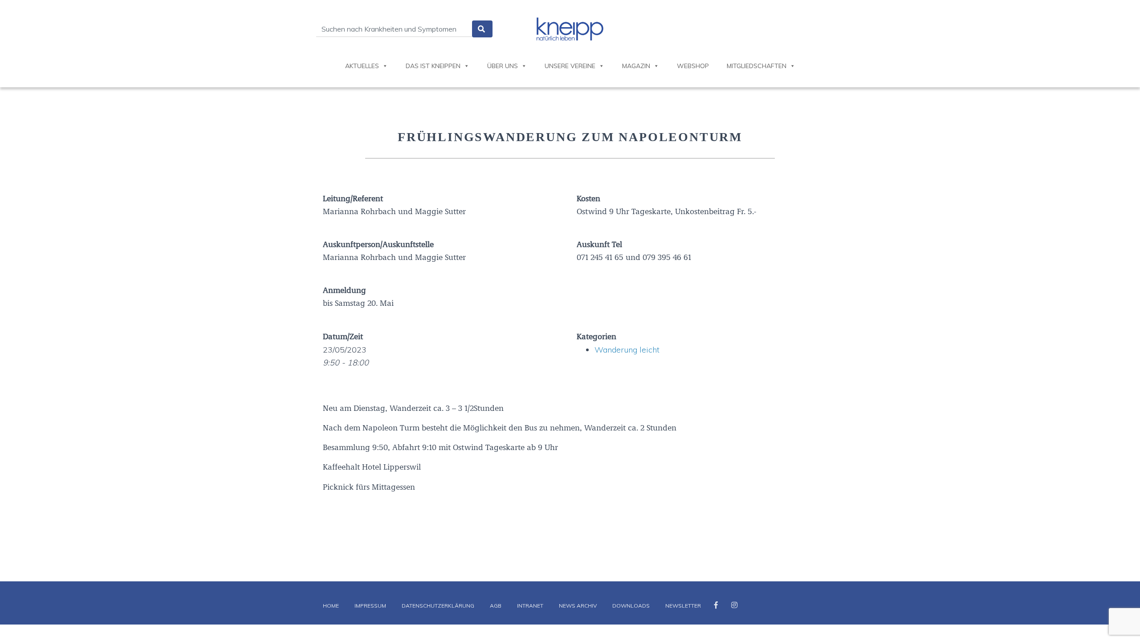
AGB (495, 605)
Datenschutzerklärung (438, 605)
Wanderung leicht (627, 350)
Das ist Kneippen (433, 66)
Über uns (502, 66)
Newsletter (683, 605)
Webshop (693, 66)
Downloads (631, 605)
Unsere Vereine (570, 66)
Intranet (530, 605)
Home (331, 605)
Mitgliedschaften (756, 66)
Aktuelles (362, 66)
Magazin (636, 66)
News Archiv (578, 605)
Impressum (370, 605)
